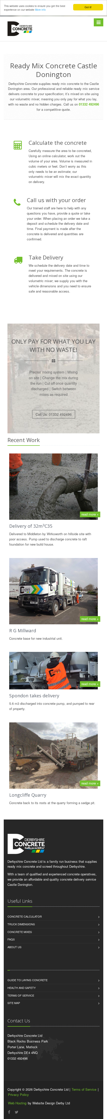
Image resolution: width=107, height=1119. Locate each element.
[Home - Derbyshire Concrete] (26, 843)
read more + (90, 514)
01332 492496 (89, 104)
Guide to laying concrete (27, 980)
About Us (14, 947)
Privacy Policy (18, 1094)
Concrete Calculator (24, 916)
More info (40, 9)
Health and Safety (21, 988)
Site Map (13, 1003)
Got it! (88, 7)
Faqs (11, 939)
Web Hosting (17, 1103)
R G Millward (22, 631)
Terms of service (20, 995)
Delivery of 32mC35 (30, 526)
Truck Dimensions (21, 924)
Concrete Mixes (19, 932)
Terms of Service (84, 1089)
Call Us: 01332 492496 (54, 414)
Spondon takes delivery (34, 696)
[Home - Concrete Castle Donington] (19, 28)
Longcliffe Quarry (27, 795)
